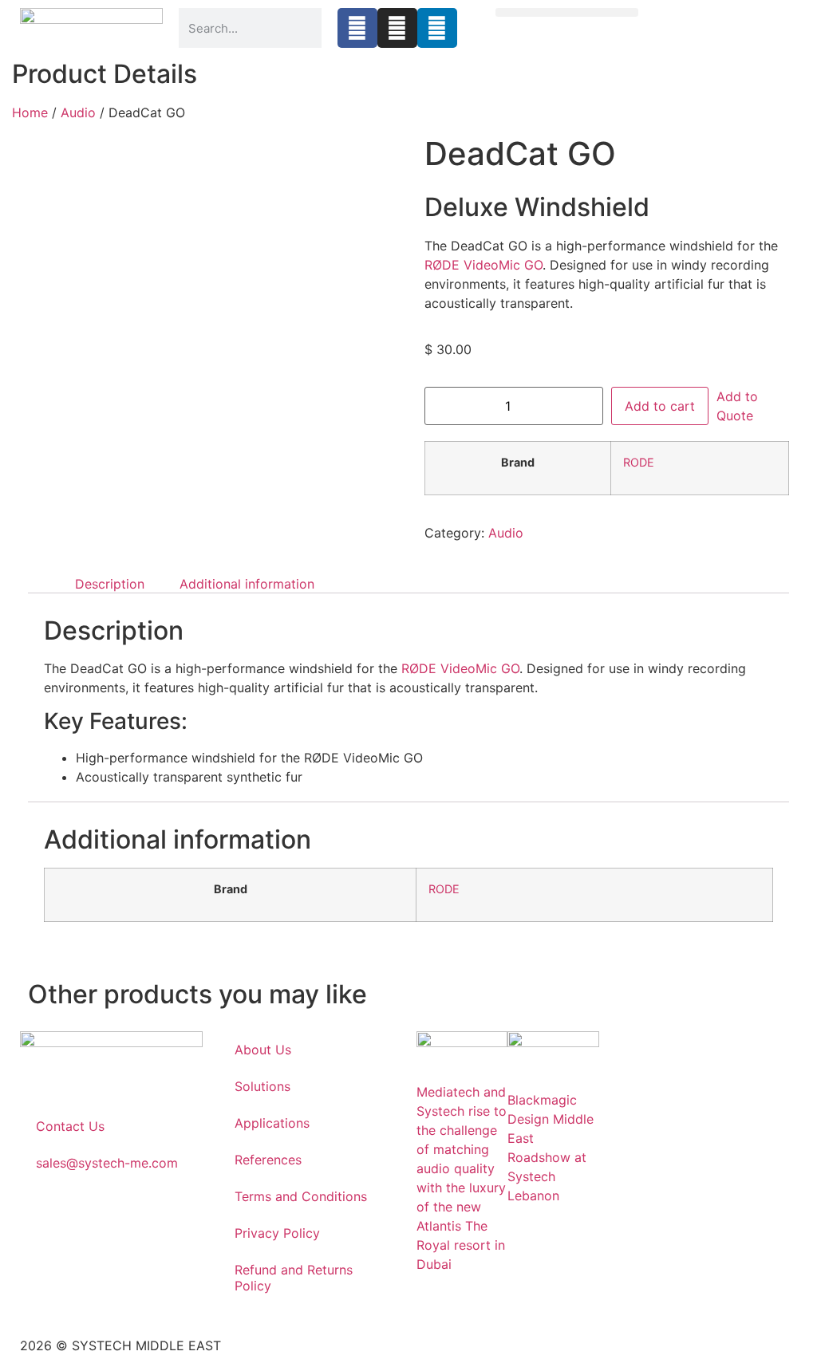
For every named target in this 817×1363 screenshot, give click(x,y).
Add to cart (660, 406)
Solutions (262, 1086)
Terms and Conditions (301, 1196)
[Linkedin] (437, 28)
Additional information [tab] (247, 584)
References (268, 1160)
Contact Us (70, 1126)
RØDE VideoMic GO (483, 265)
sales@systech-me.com (107, 1163)
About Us (263, 1050)
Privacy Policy (277, 1233)
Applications (272, 1123)
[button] (566, 12)
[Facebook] (357, 28)
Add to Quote (737, 405)
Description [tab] (109, 584)
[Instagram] (397, 28)
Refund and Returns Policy (294, 1278)
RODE (638, 462)
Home (30, 112)
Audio (78, 112)
